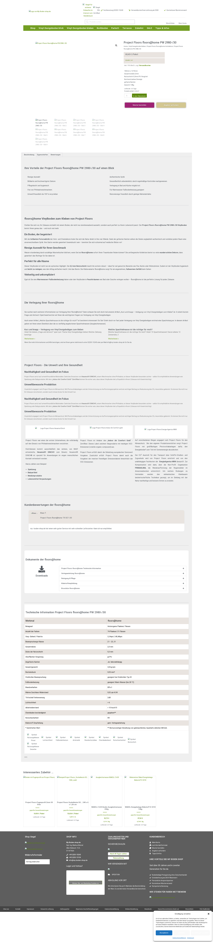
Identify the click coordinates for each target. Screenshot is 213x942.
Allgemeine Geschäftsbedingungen (87, 909)
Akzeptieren (164, 933)
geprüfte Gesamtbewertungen (39, 810)
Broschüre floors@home (70, 588)
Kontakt (17, 909)
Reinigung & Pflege (68, 578)
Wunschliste (170, 23)
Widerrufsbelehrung (131, 909)
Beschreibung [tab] (29, 155)
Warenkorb (148, 909)
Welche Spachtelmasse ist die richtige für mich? (130, 329)
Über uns (6, 909)
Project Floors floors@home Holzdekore (160, 46)
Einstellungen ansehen (200, 933)
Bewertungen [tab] (55, 155)
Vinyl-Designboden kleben (137, 46)
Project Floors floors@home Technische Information (81, 568)
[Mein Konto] (182, 21)
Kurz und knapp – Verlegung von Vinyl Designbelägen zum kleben (53, 329)
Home (126, 46)
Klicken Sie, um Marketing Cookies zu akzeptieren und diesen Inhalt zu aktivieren (85, 883)
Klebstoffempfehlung (69, 583)
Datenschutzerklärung (179, 938)
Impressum (190, 938)
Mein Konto (183, 23)
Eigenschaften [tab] (42, 155)
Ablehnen (181, 933)
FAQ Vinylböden (205, 909)
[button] (208, 914)
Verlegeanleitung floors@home (73, 573)
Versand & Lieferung (47, 909)
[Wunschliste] (170, 21)
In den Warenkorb (139, 96)
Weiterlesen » (29, 339)
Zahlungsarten (64, 909)
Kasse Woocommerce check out (168, 909)
